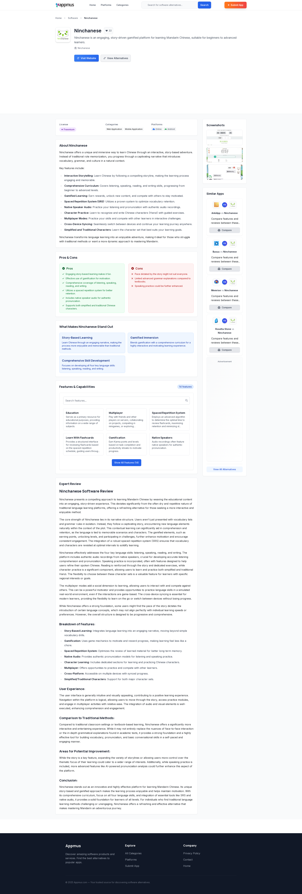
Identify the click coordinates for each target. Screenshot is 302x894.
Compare (227, 230)
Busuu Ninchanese (225, 251)
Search (204, 5)
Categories (122, 5)
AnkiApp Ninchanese (225, 213)
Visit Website (88, 58)
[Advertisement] (151, 90)
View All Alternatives (224, 469)
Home (92, 5)
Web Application (114, 129)
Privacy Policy (191, 853)
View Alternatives (117, 58)
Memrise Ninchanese (224, 290)
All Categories (133, 853)
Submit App (237, 5)
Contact (188, 859)
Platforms (106, 5)
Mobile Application (134, 129)
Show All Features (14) (126, 462)
